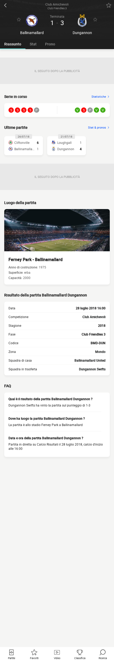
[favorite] (108, 5)
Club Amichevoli (94, 317)
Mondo (100, 351)
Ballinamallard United (90, 360)
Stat (33, 43)
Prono (50, 43)
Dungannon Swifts (92, 369)
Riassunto (12, 43)
